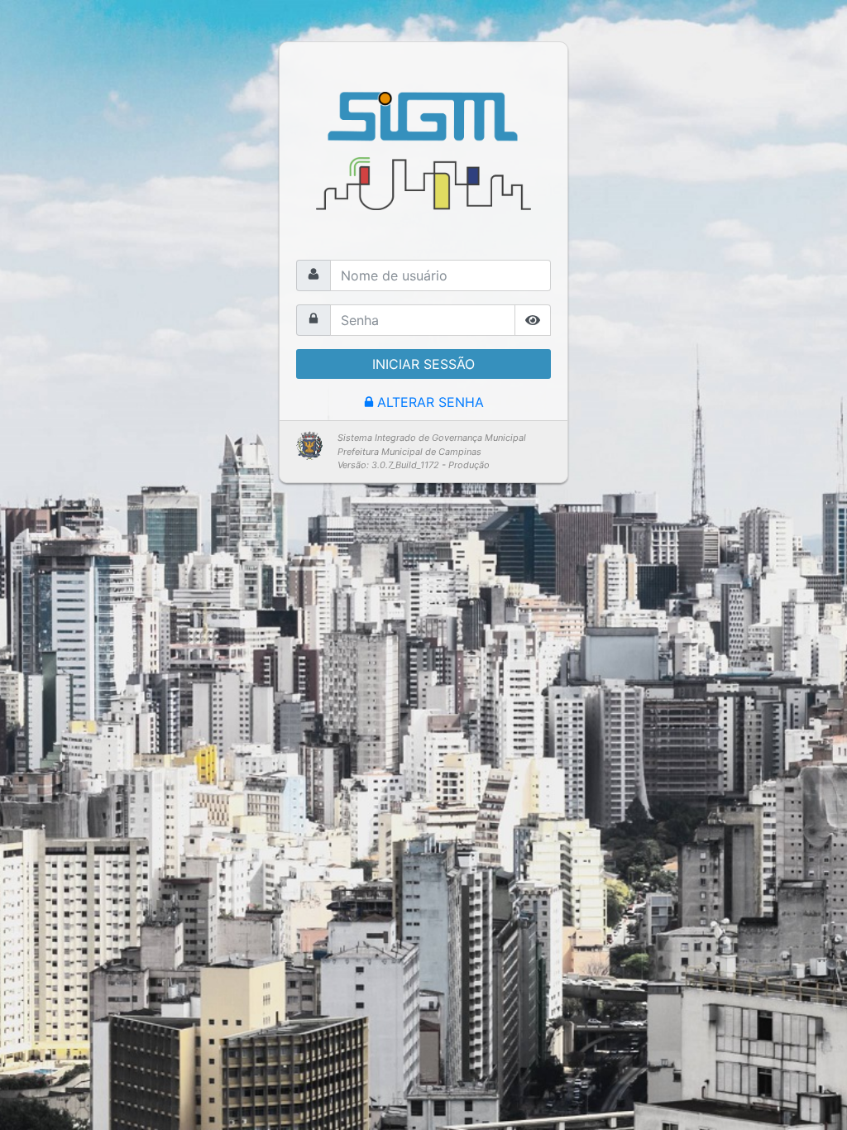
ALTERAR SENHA (430, 402)
